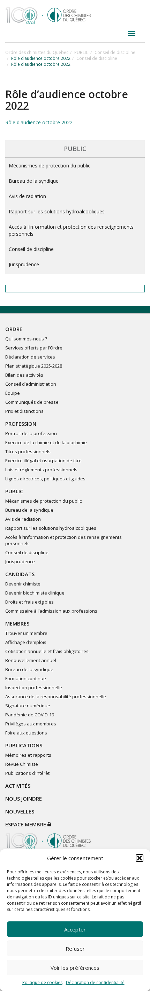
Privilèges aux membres (30, 724)
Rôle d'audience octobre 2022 (39, 122)
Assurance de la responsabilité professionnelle (55, 696)
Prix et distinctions (24, 411)
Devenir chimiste (22, 584)
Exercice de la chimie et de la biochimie (46, 442)
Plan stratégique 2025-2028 (33, 366)
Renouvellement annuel (30, 660)
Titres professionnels (28, 451)
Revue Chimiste (21, 764)
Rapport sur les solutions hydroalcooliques (57, 211)
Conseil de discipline (115, 52)
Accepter (75, 929)
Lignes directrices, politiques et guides (45, 478)
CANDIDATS (20, 574)
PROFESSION (20, 423)
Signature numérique (27, 705)
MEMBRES (17, 623)
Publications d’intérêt (27, 773)
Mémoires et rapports (28, 755)
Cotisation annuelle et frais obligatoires (47, 651)
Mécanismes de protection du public (49, 165)
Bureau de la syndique (34, 181)
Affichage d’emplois (25, 642)
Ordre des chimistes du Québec (36, 52)
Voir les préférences (75, 967)
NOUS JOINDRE (23, 798)
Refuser (75, 948)
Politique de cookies (42, 982)
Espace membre (26, 824)
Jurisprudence (24, 264)
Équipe (12, 393)
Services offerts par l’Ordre (33, 348)
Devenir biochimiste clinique (35, 593)
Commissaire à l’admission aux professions (51, 611)
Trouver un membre (26, 633)
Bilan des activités (24, 375)
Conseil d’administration (30, 384)
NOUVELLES (19, 811)
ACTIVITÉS (17, 785)
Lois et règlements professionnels (41, 469)
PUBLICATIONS (23, 745)
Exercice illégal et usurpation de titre (43, 460)
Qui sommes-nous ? (26, 339)
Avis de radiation (27, 196)
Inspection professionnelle (33, 687)
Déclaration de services (30, 357)
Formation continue (25, 678)
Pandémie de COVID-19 (29, 714)
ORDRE (13, 328)
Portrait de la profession (31, 433)
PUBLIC (81, 52)
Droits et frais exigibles (29, 602)
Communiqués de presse (32, 402)
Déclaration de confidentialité (95, 982)
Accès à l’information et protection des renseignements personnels (71, 230)
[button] (139, 858)
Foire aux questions (26, 733)
